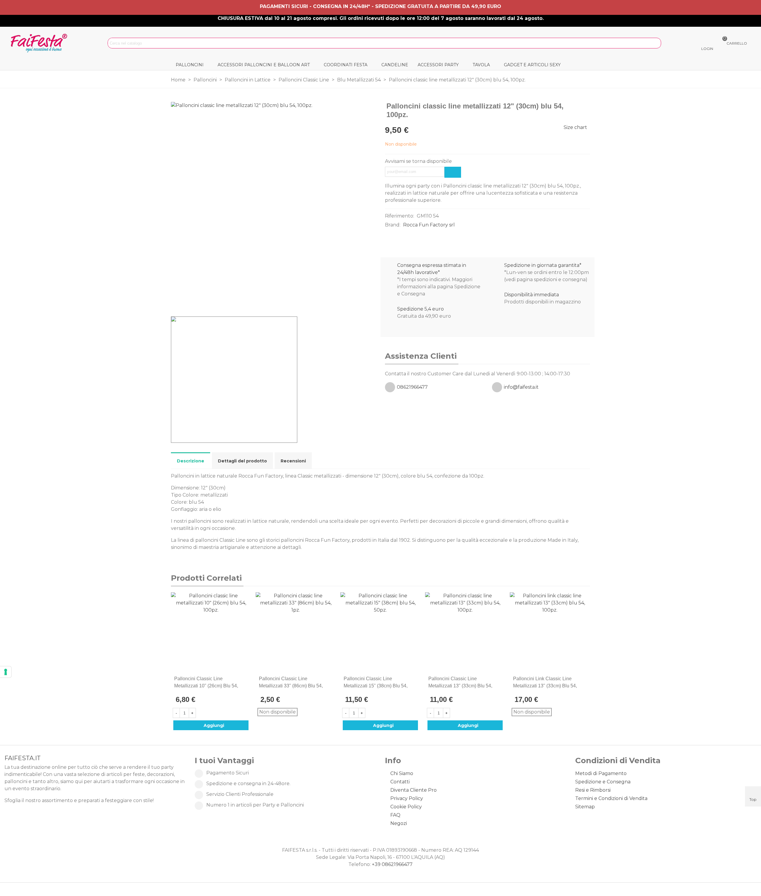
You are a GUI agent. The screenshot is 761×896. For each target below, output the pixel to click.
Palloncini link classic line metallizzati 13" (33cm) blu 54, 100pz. (545, 685)
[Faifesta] (40, 43)
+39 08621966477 (392, 864)
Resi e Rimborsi (593, 790)
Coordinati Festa (345, 64)
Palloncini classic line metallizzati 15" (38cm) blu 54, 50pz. (376, 685)
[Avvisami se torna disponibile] (452, 172)
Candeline (394, 64)
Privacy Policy (406, 798)
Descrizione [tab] (190, 461)
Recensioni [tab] (293, 461)
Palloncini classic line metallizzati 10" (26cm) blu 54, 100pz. (206, 685)
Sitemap (585, 807)
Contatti (400, 782)
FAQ (395, 815)
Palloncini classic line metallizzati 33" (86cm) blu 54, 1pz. (291, 685)
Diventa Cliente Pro (413, 790)
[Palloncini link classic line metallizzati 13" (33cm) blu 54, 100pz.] (550, 632)
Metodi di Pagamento (601, 773)
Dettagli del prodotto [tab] (242, 461)
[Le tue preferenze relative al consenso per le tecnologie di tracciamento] (5, 672)
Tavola (481, 64)
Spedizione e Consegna (603, 782)
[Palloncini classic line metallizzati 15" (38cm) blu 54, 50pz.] (380, 632)
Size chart (575, 127)
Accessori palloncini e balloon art (264, 64)
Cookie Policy (406, 807)
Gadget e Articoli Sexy (532, 64)
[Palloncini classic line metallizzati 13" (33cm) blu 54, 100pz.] (585, 106)
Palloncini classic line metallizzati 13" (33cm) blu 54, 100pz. (460, 685)
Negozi (398, 823)
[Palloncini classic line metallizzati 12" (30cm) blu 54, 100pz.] (368, 299)
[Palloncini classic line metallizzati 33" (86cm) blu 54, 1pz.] (296, 632)
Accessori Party (438, 64)
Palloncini (190, 64)
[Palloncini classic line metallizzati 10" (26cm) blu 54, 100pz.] (576, 106)
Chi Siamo (401, 773)
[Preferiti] (246, 678)
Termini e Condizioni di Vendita (611, 798)
